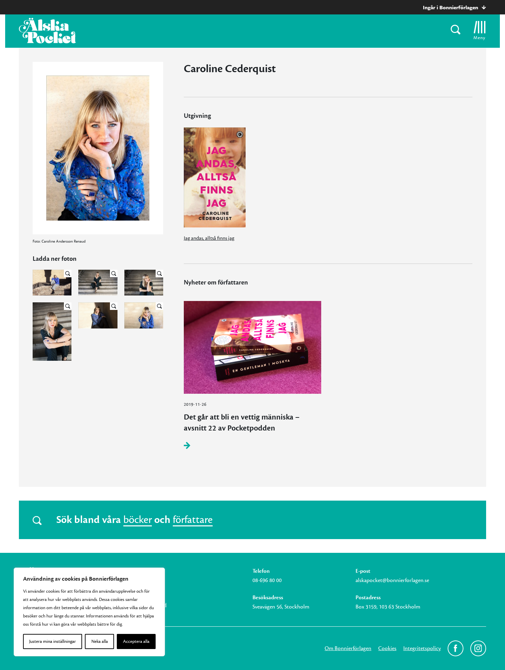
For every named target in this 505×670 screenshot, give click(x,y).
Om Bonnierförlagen (348, 648)
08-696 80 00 (267, 580)
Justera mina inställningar (52, 641)
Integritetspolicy (422, 648)
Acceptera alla (136, 641)
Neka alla (99, 641)
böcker (137, 519)
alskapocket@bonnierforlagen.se (392, 580)
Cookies (387, 648)
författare (193, 519)
